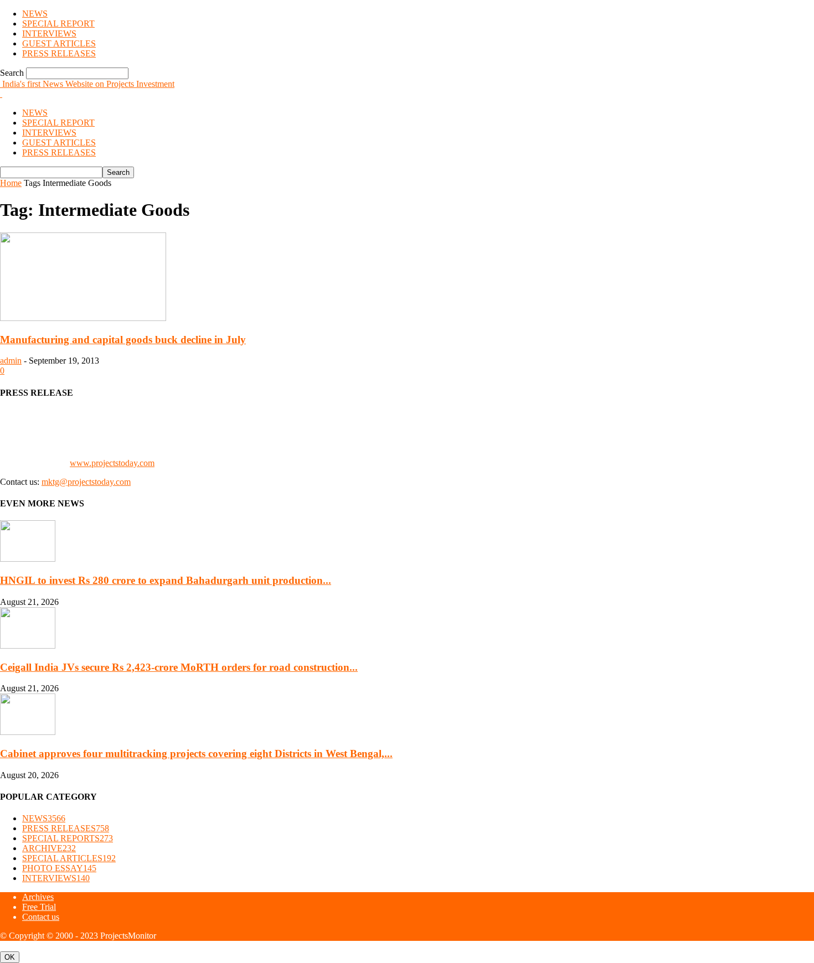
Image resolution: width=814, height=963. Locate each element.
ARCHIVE (49, 848)
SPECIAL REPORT (58, 23)
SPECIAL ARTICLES (69, 858)
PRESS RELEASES (59, 53)
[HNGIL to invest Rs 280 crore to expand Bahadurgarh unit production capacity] (27, 558)
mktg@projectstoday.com (86, 481)
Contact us (40, 916)
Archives (38, 897)
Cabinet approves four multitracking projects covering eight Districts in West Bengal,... (196, 753)
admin (11, 360)
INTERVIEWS (49, 33)
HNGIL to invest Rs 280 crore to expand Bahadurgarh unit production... (165, 580)
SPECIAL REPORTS (67, 838)
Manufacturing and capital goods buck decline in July (123, 339)
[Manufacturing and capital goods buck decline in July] (83, 318)
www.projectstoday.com (112, 463)
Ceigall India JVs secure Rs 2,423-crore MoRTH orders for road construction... (179, 667)
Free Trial (39, 907)
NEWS (35, 13)
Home (11, 183)
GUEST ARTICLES (59, 43)
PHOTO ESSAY (59, 868)
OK (9, 957)
